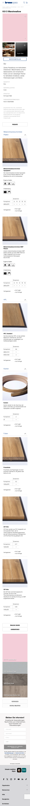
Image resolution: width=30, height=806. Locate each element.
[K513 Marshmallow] (15, 27)
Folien (6, 433)
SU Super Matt (8, 96)
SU (5, 63)
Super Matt (20, 53)
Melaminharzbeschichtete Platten (13, 133)
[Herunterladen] (25, 39)
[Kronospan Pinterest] (15, 779)
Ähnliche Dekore (15, 625)
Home (3, 7)
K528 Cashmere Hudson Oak (12, 695)
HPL (5, 299)
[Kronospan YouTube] (19, 779)
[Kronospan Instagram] (11, 779)
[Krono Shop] (27, 2)
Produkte (15, 124)
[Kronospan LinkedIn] (22, 779)
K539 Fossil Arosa (9, 683)
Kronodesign (13, 7)
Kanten (6, 369)
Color (19, 7)
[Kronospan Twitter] (7, 779)
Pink (5, 84)
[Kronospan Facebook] (3, 779)
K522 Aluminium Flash (10, 671)
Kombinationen (15, 629)
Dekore (8, 7)
